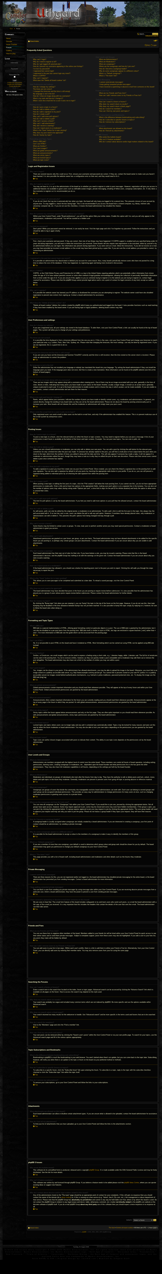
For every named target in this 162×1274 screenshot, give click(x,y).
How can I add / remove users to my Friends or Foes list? (120, 95)
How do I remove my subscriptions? (112, 122)
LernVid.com (89, 1258)
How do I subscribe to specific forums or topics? (117, 120)
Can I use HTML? (39, 144)
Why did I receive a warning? (43, 126)
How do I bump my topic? (42, 135)
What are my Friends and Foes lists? (112, 93)
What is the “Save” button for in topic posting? (50, 130)
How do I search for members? (110, 109)
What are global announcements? (45, 151)
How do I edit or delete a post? (44, 109)
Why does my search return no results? (113, 104)
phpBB (84, 1232)
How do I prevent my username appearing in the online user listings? (58, 66)
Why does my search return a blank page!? (115, 106)
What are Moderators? (107, 62)
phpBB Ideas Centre (131, 1183)
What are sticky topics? (41, 155)
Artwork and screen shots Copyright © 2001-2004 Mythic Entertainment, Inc (49, 1249)
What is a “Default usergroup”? (110, 73)
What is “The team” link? (108, 76)
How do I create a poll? (41, 114)
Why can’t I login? (39, 59)
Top (36, 179)
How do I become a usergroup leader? (113, 69)
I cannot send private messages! (111, 82)
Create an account (14, 86)
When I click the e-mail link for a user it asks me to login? (54, 101)
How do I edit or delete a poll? (44, 119)
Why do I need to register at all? (44, 62)
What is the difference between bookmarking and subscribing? (122, 117)
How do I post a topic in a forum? (45, 107)
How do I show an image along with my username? (51, 96)
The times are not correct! (42, 89)
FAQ (148, 45)
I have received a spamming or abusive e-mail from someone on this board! (126, 87)
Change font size (155, 41)
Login (155, 45)
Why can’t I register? (40, 78)
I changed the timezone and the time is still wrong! (51, 91)
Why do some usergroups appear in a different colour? (119, 71)
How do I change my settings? (44, 87)
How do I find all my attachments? (111, 131)
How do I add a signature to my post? (46, 112)
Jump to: (129, 1220)
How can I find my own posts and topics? (114, 111)
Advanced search (151, 36)
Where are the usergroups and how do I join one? (117, 66)
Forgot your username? (14, 84)
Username (14, 63)
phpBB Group (94, 1170)
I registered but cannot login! (43, 71)
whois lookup (66, 1197)
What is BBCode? (39, 141)
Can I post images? (40, 148)
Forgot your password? (14, 82)
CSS (52, 1258)
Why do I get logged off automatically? (47, 64)
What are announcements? (43, 153)
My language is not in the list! (44, 94)
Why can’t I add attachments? (44, 123)
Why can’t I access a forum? (43, 121)
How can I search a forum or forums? (112, 102)
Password (14, 69)
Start (11, 28)
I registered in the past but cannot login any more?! (51, 73)
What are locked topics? (42, 158)
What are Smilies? (39, 146)
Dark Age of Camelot (102, 1252)
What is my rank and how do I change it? (48, 98)
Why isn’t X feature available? (110, 139)
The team (112, 1228)
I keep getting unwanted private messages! (115, 84)
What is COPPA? (39, 76)
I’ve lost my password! (41, 69)
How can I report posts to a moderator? (47, 128)
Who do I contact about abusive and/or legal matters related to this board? (126, 142)
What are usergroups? (107, 64)
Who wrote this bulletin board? (110, 137)
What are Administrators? (108, 59)
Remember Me (14, 75)
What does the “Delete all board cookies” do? (49, 80)
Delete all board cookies (124, 1228)
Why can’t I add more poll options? (45, 116)
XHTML (43, 1258)
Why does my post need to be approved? (48, 133)
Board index (34, 41)
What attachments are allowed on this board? (115, 128)
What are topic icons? (41, 160)
